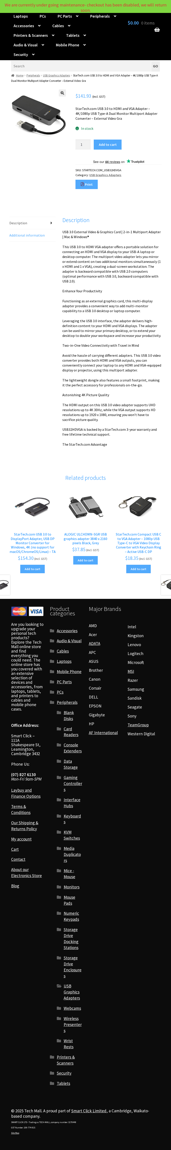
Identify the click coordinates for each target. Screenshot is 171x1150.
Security (21, 54)
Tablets (72, 35)
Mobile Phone (67, 44)
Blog (15, 885)
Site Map (15, 1132)
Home (19, 75)
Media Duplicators (72, 854)
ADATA (94, 643)
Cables (58, 25)
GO (155, 66)
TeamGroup (138, 725)
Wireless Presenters (73, 1024)
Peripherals (100, 16)
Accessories (24, 25)
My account (21, 839)
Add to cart (108, 144)
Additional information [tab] (27, 235)
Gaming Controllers (73, 783)
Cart (15, 849)
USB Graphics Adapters (56, 75)
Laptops (21, 16)
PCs (43, 16)
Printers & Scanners (31, 35)
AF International (103, 732)
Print (88, 184)
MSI (131, 671)
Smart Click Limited (88, 1110)
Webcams (72, 1008)
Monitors (71, 887)
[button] (62, 93)
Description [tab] (18, 223)
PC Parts (65, 16)
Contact (18, 859)
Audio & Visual (26, 44)
